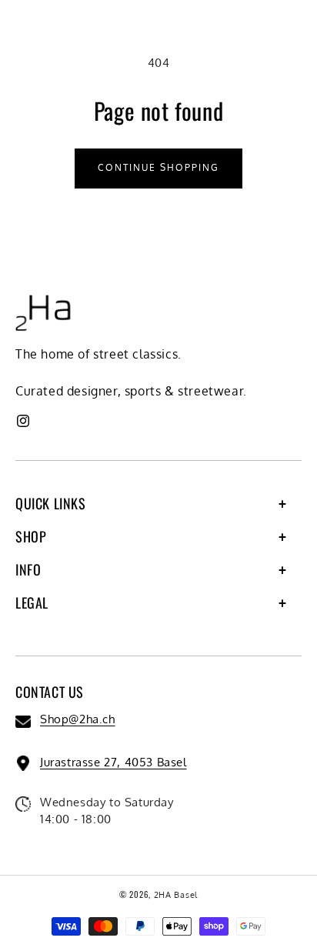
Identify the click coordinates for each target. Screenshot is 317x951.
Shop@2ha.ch (77, 719)
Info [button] (28, 569)
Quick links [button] (50, 503)
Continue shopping (158, 167)
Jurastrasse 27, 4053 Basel (113, 762)
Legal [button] (31, 602)
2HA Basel (176, 894)
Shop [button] (30, 536)
